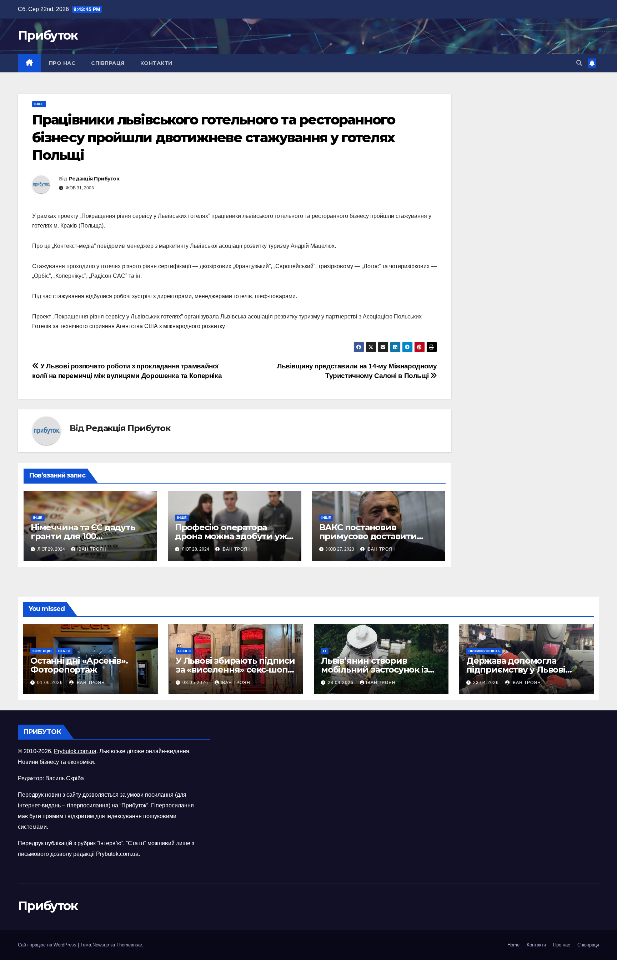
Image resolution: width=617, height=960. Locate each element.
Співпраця (108, 63)
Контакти (156, 63)
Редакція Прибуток (94, 178)
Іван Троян (92, 549)
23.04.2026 (486, 682)
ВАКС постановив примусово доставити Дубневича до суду (368, 536)
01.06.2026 (50, 682)
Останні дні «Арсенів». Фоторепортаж (79, 665)
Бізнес (184, 651)
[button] (579, 63)
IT (324, 651)
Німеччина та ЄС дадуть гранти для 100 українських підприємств (86, 536)
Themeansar (129, 945)
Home (513, 945)
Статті (64, 651)
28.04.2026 (341, 682)
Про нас (62, 63)
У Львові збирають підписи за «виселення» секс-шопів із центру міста (235, 669)
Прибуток (47, 35)
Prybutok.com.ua (75, 751)
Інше (39, 104)
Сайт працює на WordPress (48, 945)
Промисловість (484, 651)
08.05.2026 (196, 682)
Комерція (41, 651)
